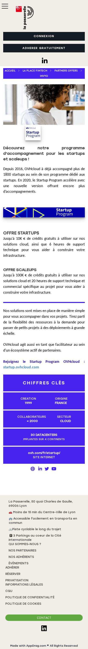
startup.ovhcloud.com (21, 367)
